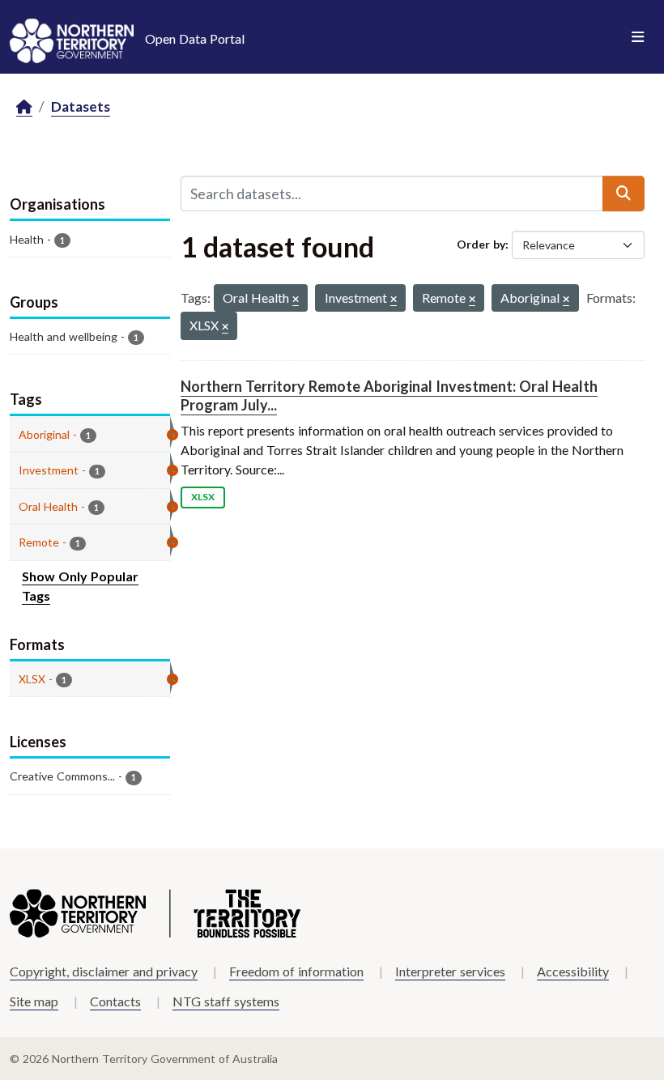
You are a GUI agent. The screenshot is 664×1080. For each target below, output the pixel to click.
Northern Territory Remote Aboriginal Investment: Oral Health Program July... (389, 395)
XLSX (203, 497)
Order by (481, 244)
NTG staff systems (225, 1001)
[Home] (24, 107)
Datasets (80, 106)
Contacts (115, 1001)
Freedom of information (296, 971)
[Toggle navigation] (637, 37)
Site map (34, 1001)
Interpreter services (450, 971)
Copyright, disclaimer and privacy (104, 971)
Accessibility (573, 971)
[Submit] (623, 193)
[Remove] (295, 300)
